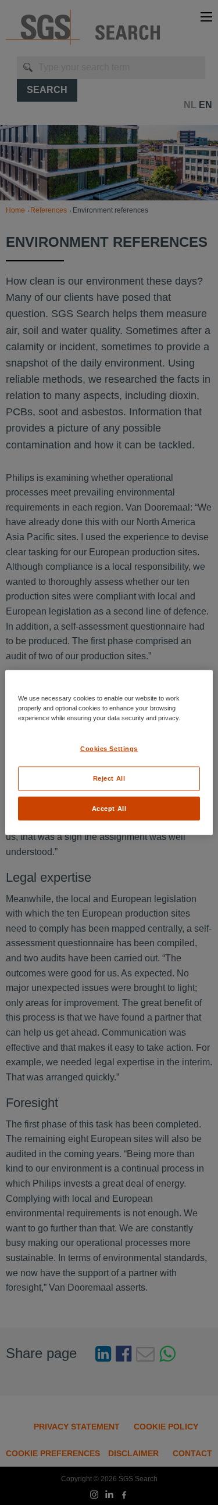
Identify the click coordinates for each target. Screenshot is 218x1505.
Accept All (109, 807)
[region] (108, 752)
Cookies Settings (109, 748)
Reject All (109, 777)
